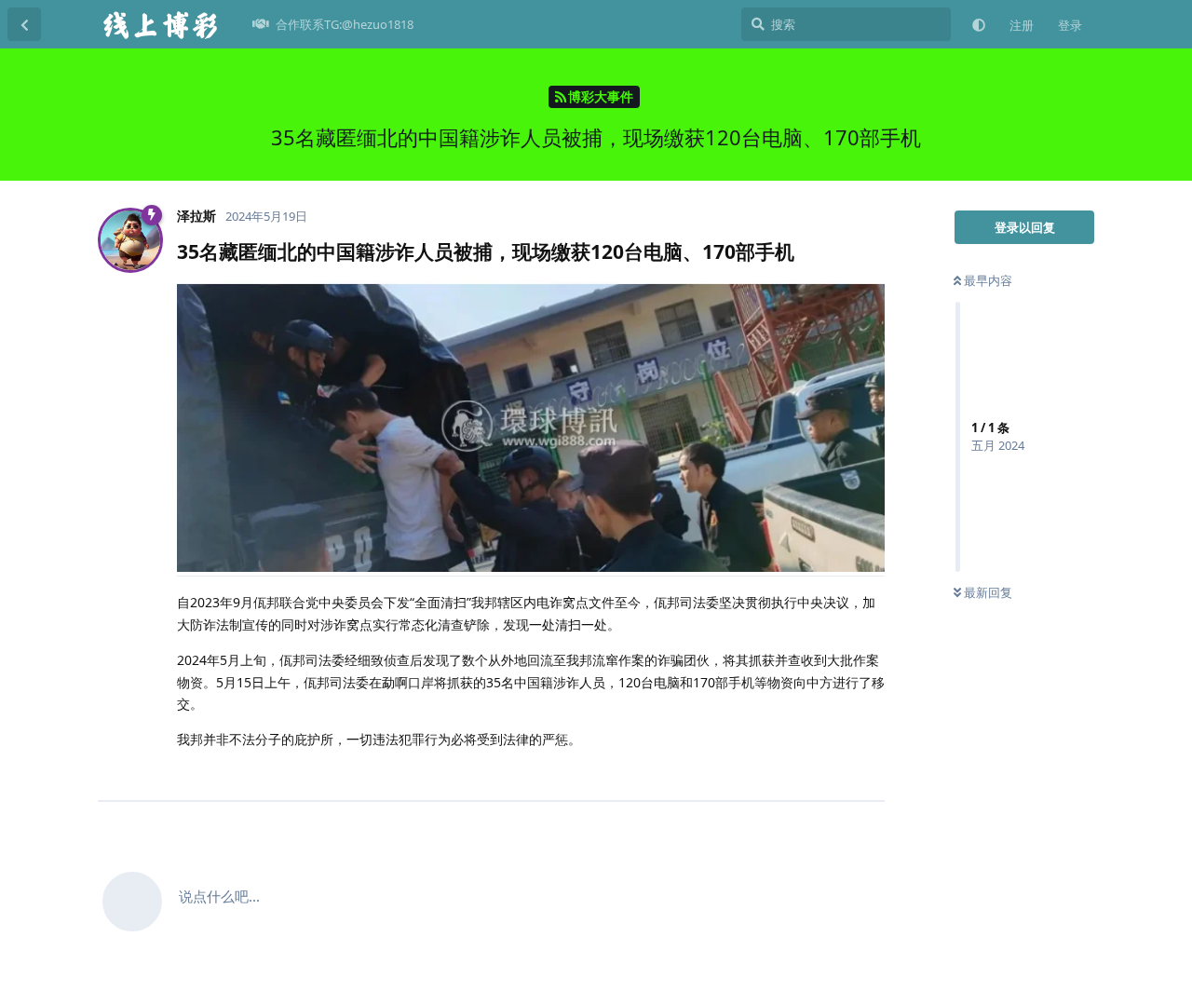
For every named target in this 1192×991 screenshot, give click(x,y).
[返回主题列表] (24, 24)
